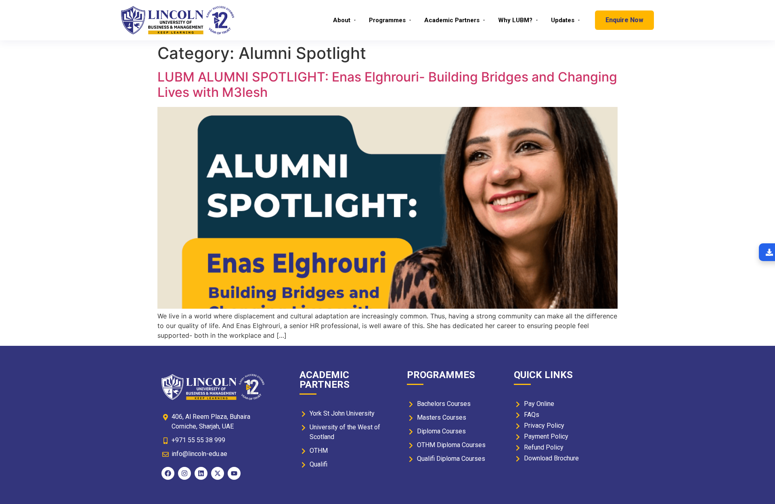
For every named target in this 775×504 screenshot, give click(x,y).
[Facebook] (167, 473)
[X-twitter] (217, 473)
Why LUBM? (515, 20)
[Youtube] (234, 473)
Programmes (387, 20)
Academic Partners (452, 20)
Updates (562, 20)
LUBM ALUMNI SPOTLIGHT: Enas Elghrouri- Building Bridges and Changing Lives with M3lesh (387, 84)
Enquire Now (624, 20)
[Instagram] (184, 473)
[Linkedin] (201, 473)
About (341, 20)
